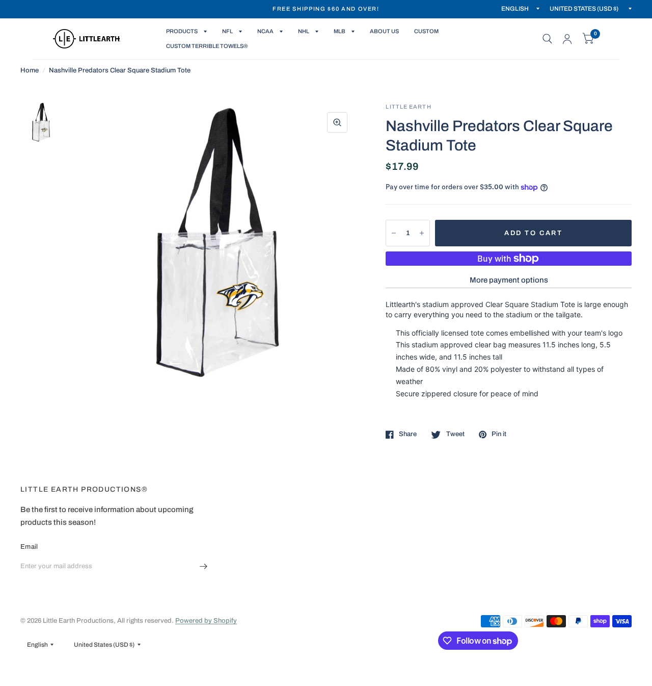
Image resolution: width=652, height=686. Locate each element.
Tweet (455, 434)
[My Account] (567, 38)
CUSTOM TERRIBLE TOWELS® (207, 46)
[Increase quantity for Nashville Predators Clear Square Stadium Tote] (421, 233)
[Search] (547, 38)
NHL (303, 31)
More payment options (509, 280)
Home (29, 70)
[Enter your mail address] (204, 566)
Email (29, 546)
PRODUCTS (182, 31)
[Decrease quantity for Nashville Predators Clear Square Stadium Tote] (393, 233)
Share (408, 434)
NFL (227, 31)
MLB (339, 31)
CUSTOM (426, 31)
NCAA (265, 31)
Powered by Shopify (206, 620)
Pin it (499, 434)
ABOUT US (384, 31)
